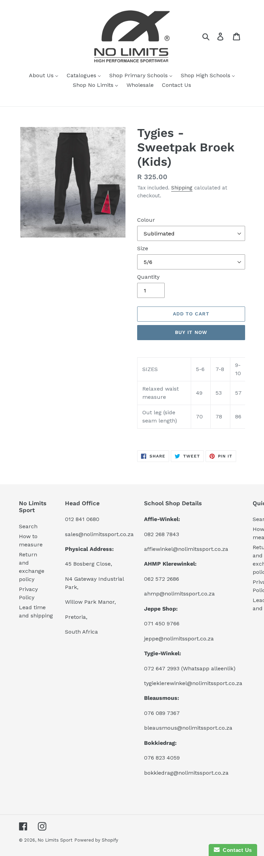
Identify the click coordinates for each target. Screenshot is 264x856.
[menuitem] (44, 76)
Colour (146, 220)
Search (28, 526)
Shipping (181, 188)
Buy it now (191, 332)
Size (142, 248)
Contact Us (236, 850)
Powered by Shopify (96, 840)
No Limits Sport (55, 840)
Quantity (148, 277)
